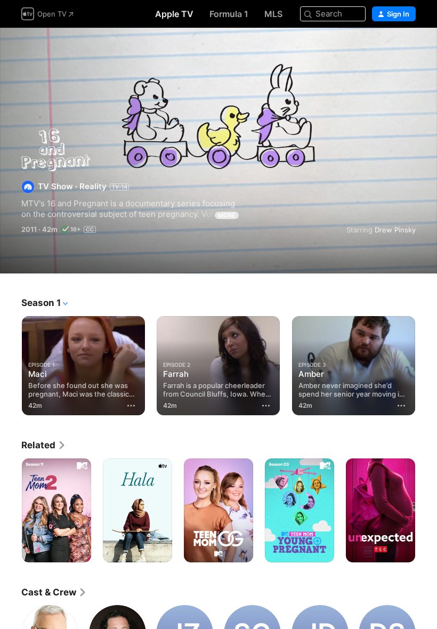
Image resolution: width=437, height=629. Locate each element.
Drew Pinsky (395, 229)
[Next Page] (426, 363)
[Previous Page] (10, 363)
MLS (273, 14)
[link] (43, 445)
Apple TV (174, 14)
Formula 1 (228, 14)
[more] (131, 405)
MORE (227, 215)
